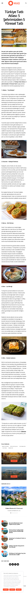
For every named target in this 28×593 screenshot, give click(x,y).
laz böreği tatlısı (23, 446)
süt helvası (5, 447)
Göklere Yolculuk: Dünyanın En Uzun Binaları (16, 546)
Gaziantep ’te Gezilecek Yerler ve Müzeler (17, 538)
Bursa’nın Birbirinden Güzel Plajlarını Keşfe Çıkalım (15, 523)
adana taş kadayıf (5, 446)
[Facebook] (10, 564)
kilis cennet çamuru (14, 446)
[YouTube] (18, 564)
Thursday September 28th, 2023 (14, 510)
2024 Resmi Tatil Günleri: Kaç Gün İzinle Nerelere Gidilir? (17, 554)
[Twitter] (13, 564)
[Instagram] (15, 564)
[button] (10, 512)
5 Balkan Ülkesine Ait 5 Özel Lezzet (14, 508)
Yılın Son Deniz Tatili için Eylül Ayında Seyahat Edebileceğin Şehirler (16, 531)
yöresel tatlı (11, 447)
